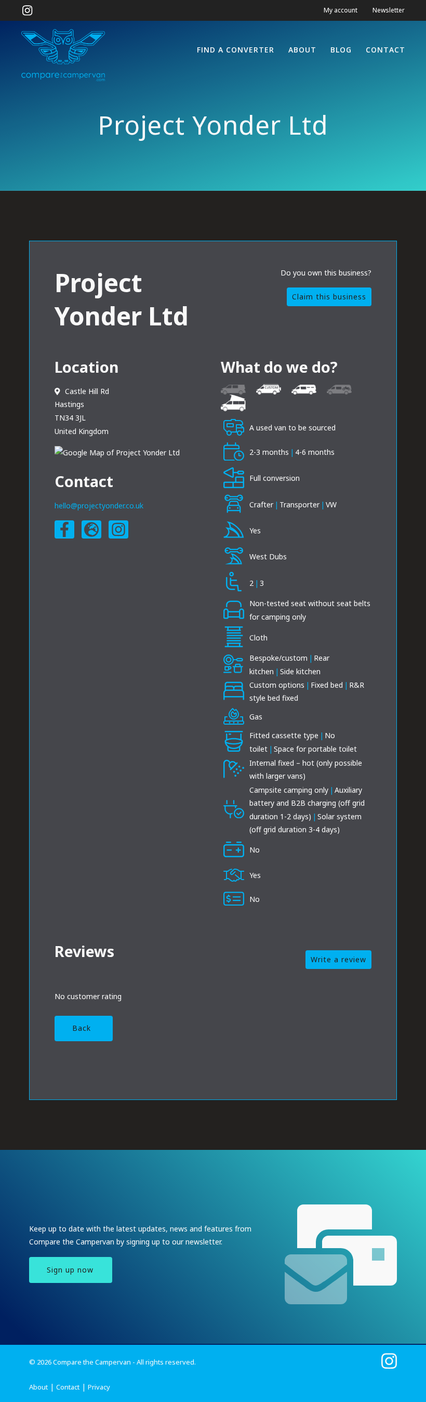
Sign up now (70, 1270)
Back (81, 1028)
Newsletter (388, 10)
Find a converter (235, 50)
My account (340, 10)
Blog (341, 50)
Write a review (338, 959)
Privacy (99, 1387)
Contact (385, 50)
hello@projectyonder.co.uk (99, 505)
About (302, 50)
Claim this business (329, 297)
